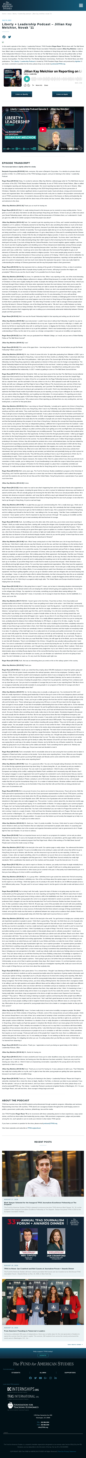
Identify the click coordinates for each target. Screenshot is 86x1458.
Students (16, 1372)
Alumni (43, 1372)
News (9, 14)
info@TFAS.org (43, 1427)
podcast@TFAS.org (58, 64)
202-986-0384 (45, 1422)
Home (4, 14)
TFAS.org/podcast (34, 1128)
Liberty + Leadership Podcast (24, 61)
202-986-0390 (45, 1425)
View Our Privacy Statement (67, 1451)
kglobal (77, 61)
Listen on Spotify (22, 94)
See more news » (75, 1344)
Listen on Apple (62, 94)
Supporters (70, 1372)
